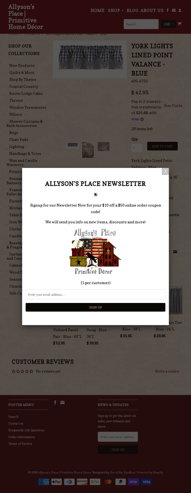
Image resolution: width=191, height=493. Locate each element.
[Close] (165, 171)
